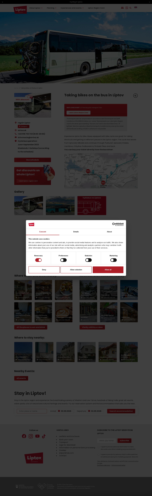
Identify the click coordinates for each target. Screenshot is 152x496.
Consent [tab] (42, 232)
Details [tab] (76, 232)
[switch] (63, 260)
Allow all (108, 270)
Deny (44, 270)
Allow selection (76, 270)
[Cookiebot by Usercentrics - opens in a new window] (114, 224)
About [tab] (109, 232)
